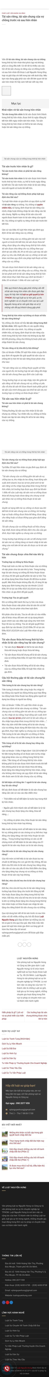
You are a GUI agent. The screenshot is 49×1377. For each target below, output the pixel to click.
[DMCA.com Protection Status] (21, 1239)
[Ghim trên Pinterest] (29, 945)
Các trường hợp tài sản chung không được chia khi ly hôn (36, 1015)
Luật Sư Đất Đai (9, 1048)
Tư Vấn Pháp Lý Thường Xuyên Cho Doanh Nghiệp (24, 1063)
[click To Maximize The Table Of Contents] (6, 90)
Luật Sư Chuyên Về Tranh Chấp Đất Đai (22, 1325)
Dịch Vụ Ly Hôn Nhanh (12, 1044)
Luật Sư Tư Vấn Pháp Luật (14, 1073)
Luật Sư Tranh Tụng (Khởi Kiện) (16, 1039)
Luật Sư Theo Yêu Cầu (12, 1068)
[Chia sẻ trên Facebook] (20, 945)
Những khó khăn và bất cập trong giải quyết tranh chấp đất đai (26, 1133)
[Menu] (3, 4)
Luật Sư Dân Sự (9, 1058)
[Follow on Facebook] (3, 1302)
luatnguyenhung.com (22, 1295)
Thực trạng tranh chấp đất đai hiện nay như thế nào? (26, 1142)
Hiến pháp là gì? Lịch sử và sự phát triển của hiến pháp (13, 1015)
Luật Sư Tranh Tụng (14, 1320)
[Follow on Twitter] (11, 1302)
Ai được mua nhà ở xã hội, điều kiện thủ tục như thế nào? (27, 1166)
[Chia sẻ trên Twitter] (24, 945)
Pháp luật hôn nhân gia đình (13, 13)
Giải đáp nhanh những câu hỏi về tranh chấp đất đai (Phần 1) (26, 1158)
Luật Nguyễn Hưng (24, 1368)
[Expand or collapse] (5, 102)
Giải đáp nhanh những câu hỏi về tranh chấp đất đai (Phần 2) (26, 1150)
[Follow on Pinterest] (7, 1302)
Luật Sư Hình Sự (9, 1053)
